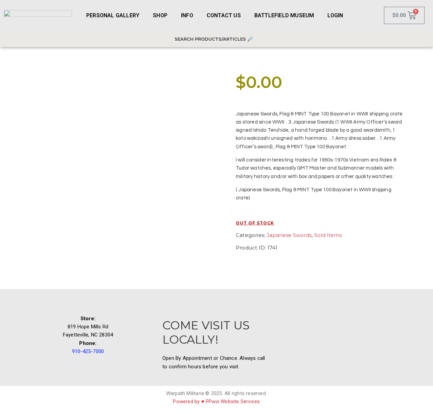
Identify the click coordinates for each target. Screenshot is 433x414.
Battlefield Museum (284, 15)
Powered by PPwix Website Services (216, 401)
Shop (160, 15)
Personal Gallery (112, 15)
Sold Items (328, 235)
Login (335, 15)
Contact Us (224, 15)
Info (187, 15)
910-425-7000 (88, 351)
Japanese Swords (289, 235)
